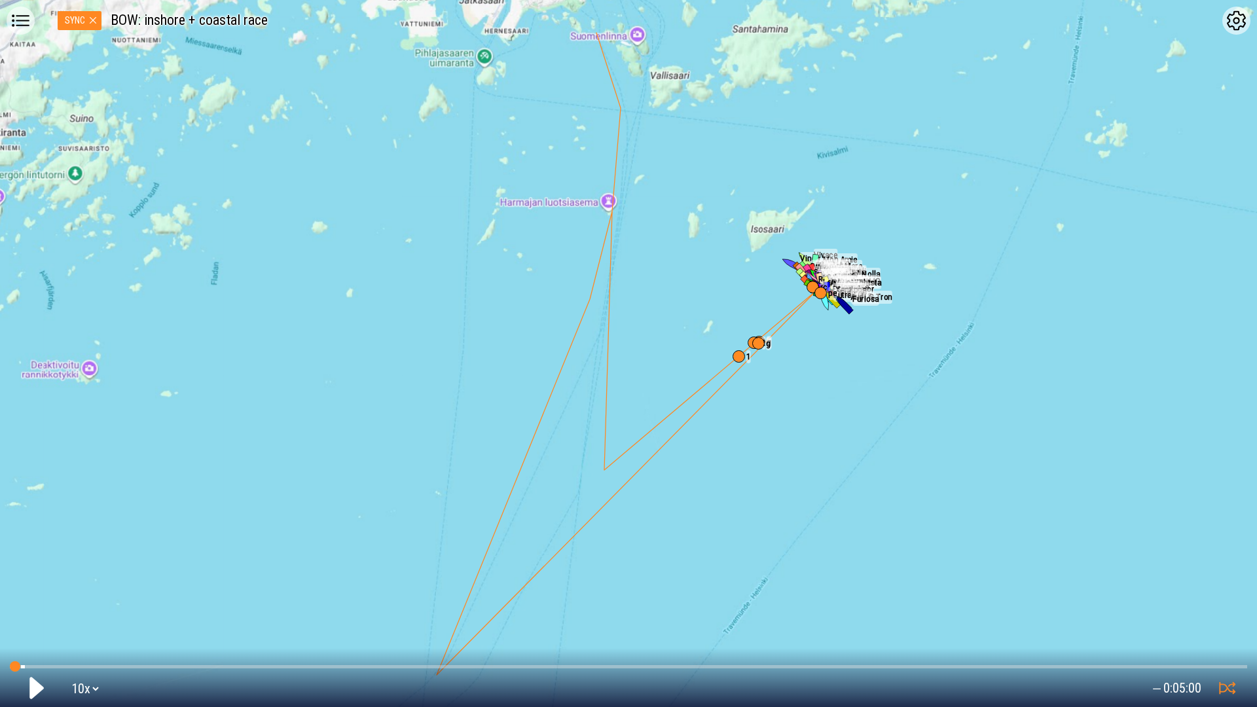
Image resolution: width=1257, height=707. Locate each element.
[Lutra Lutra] (824, 300)
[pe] (820, 293)
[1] (738, 356)
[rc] (812, 287)
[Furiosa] (843, 304)
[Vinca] (791, 264)
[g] (758, 343)
